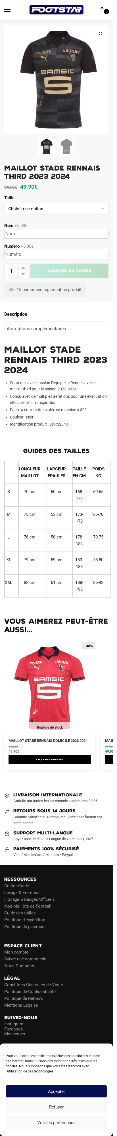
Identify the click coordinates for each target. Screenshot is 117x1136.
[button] (100, 33)
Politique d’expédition (24, 919)
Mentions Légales (21, 1005)
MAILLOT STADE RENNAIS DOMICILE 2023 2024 (48, 741)
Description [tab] (15, 314)
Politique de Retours (23, 998)
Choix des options (49, 759)
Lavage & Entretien (21, 892)
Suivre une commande (25, 959)
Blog (8, 933)
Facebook (13, 1029)
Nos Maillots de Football (27, 906)
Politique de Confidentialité (30, 991)
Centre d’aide (16, 885)
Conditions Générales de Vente (33, 984)
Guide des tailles (20, 913)
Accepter (56, 1091)
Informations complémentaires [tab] (35, 328)
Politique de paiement (25, 926)
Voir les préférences (56, 1122)
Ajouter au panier (69, 271)
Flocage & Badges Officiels (29, 899)
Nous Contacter (19, 965)
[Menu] (12, 10)
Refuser (56, 1107)
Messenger (14, 1033)
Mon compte (16, 952)
